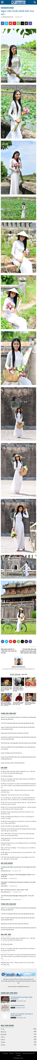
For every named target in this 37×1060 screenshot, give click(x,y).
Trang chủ (3, 6)
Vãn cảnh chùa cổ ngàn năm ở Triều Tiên (19, 733)
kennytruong (4, 733)
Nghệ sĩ (15, 6)
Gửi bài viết (17, 1053)
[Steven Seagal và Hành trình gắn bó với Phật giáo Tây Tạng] (18, 697)
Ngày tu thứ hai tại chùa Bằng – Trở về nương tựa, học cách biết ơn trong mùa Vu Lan (18, 848)
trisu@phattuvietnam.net (23, 986)
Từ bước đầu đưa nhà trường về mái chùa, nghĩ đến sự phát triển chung (28, 651)
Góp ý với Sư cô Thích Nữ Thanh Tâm (16, 762)
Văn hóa (13, 1007)
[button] (34, 2)
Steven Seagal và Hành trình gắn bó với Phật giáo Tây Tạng (18, 703)
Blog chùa (13, 1001)
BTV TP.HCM (4, 878)
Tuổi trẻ (3, 1037)
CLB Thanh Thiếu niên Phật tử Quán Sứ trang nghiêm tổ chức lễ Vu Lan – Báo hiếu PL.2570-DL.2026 (18, 858)
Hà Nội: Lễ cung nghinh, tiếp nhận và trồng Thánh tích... (22, 1014)
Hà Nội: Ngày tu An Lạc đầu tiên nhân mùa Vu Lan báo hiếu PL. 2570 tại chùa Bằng (18, 853)
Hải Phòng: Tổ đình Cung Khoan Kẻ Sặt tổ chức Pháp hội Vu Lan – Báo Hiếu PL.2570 (18, 812)
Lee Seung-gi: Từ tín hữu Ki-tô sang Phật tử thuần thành (30, 703)
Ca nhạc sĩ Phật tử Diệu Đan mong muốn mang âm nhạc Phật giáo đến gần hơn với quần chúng (6, 689)
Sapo (22, 1058)
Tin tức (2, 1029)
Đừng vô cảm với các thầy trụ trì (14, 753)
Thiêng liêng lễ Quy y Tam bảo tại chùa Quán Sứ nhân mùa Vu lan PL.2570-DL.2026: (17, 839)
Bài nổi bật (3, 1034)
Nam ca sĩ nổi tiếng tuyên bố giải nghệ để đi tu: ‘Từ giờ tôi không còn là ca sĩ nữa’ (6, 704)
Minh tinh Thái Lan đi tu (30, 686)
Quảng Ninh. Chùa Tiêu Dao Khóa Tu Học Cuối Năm (24, 743)
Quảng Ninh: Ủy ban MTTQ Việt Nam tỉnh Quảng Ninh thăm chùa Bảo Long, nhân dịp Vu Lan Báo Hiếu (18, 829)
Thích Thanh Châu (5, 743)
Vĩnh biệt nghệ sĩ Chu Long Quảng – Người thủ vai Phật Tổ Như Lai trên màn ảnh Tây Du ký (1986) (18, 689)
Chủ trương (5, 1053)
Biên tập (11, 1053)
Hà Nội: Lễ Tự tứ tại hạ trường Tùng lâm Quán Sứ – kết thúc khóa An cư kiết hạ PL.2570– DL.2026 (18, 803)
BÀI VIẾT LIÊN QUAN (15, 674)
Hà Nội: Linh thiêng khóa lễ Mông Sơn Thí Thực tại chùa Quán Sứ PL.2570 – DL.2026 (17, 817)
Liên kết (18, 1055)
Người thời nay (9, 6)
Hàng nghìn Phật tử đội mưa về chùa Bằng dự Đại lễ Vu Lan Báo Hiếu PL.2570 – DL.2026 (18, 844)
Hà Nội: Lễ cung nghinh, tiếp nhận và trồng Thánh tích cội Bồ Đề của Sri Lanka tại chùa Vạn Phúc (18, 779)
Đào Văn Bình (4, 886)
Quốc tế (3, 1039)
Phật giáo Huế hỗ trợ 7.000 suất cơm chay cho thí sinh (9, 651)
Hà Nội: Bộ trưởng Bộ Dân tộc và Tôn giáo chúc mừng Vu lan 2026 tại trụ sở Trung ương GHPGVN (18, 822)
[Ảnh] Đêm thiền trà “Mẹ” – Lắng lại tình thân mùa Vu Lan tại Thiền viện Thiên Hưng (17, 791)
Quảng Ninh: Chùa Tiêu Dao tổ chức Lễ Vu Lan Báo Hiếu (15, 795)
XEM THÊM (24, 674)
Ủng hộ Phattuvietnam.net (28, 1053)
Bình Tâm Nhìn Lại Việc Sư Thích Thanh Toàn (14, 890)
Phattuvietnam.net (6, 870)
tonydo (2, 727)
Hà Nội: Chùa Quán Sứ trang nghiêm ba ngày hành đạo (14, 826)
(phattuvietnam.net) (8, 17)
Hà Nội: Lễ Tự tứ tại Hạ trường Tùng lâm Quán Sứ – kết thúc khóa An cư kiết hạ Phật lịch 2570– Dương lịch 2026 (18, 808)
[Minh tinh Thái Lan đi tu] (30, 681)
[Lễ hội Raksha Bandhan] (5, 1008)
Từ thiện (3, 1042)
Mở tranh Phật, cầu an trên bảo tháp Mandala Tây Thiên (21, 723)
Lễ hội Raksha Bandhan (7, 776)
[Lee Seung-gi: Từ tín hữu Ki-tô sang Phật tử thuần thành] (30, 697)
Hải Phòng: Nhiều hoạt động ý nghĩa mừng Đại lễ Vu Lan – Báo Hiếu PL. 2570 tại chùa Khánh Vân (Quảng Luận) (18, 772)
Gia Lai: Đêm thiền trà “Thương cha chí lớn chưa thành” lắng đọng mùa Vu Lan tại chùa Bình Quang (17, 834)
